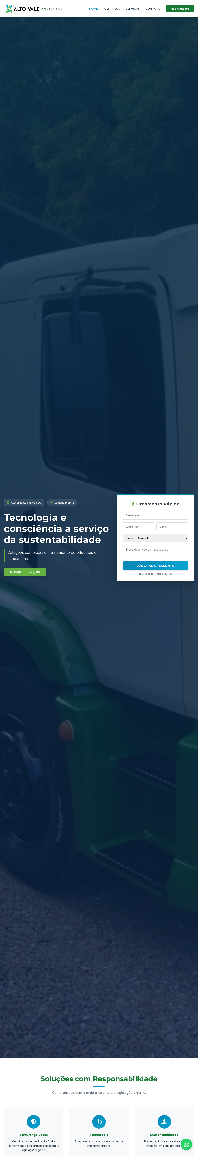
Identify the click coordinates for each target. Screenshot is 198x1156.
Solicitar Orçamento (155, 566)
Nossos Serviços (25, 572)
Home (93, 8)
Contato (153, 8)
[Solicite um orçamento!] (186, 1144)
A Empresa (112, 8)
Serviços (133, 8)
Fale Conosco (180, 8)
